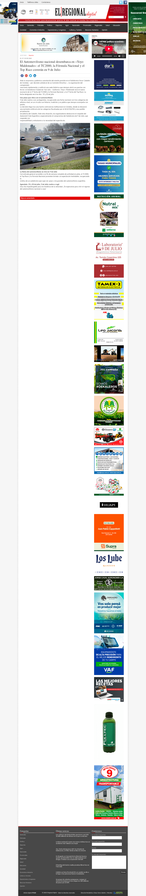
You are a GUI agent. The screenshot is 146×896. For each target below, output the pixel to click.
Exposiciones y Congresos (57, 30)
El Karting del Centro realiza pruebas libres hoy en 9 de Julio (72, 866)
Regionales (98, 25)
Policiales (40, 25)
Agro (67, 25)
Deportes (59, 25)
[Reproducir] (95, 56)
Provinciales (87, 25)
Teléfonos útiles (32, 2)
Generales (30, 25)
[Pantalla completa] (123, 56)
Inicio (22, 2)
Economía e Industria (37, 30)
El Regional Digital (52, 893)
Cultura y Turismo (75, 30)
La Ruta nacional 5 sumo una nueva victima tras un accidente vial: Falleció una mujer (73, 842)
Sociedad (23, 30)
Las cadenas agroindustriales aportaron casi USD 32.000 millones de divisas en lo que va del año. (72, 835)
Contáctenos (46, 2)
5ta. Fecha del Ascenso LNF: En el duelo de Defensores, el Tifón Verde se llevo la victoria (71, 850)
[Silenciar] (119, 56)
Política (49, 25)
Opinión (104, 30)
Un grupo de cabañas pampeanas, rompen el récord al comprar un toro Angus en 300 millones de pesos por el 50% (72, 881)
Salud (108, 25)
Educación (116, 25)
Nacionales (76, 25)
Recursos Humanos (91, 30)
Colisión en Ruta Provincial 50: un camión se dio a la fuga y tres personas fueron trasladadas (72, 873)
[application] (109, 48)
